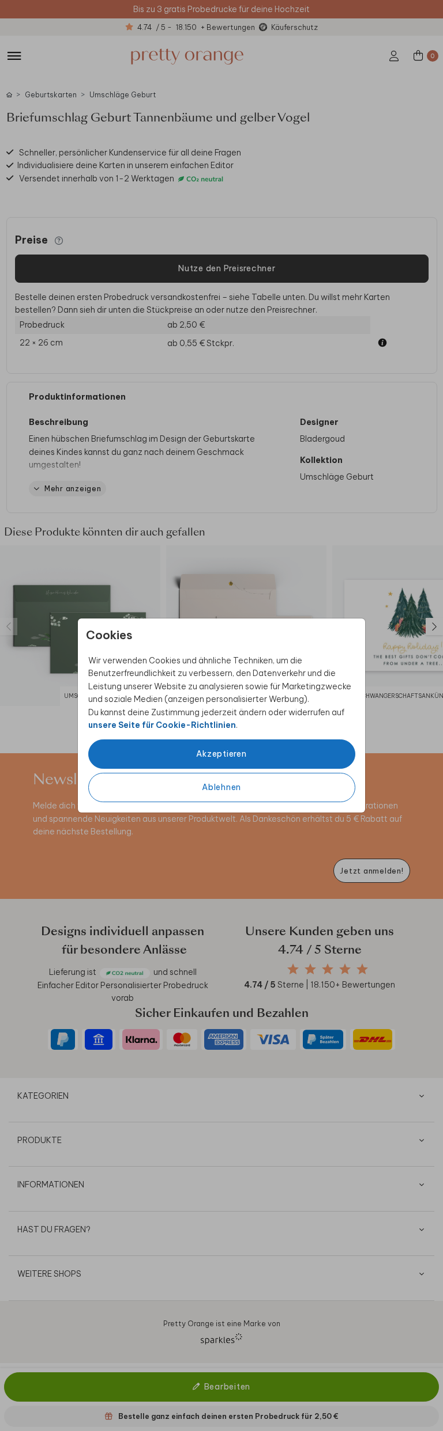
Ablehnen (221, 787)
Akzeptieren (221, 754)
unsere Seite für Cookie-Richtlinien (162, 725)
